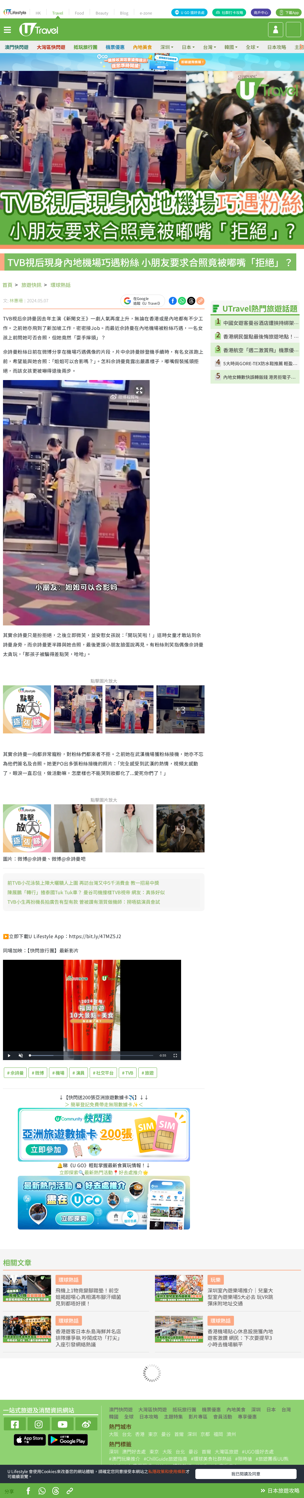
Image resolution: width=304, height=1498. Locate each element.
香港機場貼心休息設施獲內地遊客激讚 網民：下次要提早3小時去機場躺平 (240, 1338)
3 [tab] (156, 62)
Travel (57, 13)
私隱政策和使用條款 (167, 1471)
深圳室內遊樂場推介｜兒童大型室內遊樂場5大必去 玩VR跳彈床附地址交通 (240, 1297)
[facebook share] (173, 300)
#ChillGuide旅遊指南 (165, 1458)
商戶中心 (261, 12)
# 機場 (58, 1073)
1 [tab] (139, 62)
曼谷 (166, 1433)
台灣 (286, 1409)
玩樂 (215, 1279)
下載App (292, 12)
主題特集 (173, 1416)
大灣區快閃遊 (51, 46)
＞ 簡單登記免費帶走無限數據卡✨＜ (104, 1104)
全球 (129, 1416)
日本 (271, 1409)
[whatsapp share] (182, 300)
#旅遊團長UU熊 (272, 1458)
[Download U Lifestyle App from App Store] (30, 1439)
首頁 (7, 284)
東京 (153, 1433)
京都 (205, 1433)
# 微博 (38, 1073)
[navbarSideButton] (7, 29)
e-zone (146, 13)
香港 (140, 1433)
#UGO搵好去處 (258, 1451)
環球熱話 (60, 284)
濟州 (231, 1433)
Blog (124, 13)
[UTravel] (38, 28)
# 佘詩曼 (15, 1073)
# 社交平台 (103, 1073)
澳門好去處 (134, 1451)
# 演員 (78, 1073)
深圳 (256, 1409)
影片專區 (198, 1416)
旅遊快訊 (31, 284)
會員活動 (222, 1416)
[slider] (91, 1055)
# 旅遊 (148, 1073)
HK (38, 13)
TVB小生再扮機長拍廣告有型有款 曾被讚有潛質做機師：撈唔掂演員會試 (83, 901)
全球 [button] (250, 46)
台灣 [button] (208, 46)
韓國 (113, 1416)
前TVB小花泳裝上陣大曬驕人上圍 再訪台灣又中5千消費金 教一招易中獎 (83, 882)
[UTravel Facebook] (15, 1423)
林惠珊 (16, 300)
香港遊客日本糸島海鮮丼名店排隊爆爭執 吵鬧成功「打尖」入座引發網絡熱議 (88, 1338)
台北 (127, 1433)
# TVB (127, 1073)
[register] (275, 29)
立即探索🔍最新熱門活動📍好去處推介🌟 (103, 1172)
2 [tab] (148, 62)
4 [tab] (165, 62)
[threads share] (191, 300)
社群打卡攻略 (232, 12)
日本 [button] (186, 46)
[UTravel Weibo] (86, 1423)
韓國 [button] (229, 46)
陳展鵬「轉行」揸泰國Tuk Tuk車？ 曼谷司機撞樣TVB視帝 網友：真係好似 (86, 892)
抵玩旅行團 (85, 46)
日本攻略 (276, 46)
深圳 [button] (165, 46)
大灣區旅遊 (226, 1451)
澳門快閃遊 (16, 46)
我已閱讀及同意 (245, 1474)
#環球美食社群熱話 (211, 1458)
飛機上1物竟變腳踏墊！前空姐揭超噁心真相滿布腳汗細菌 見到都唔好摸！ (88, 1297)
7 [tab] (161, 69)
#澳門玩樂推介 (124, 1458)
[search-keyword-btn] (293, 29)
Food (79, 13)
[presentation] (301, 47)
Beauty (102, 13)
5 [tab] (143, 69)
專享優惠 (247, 1416)
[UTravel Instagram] (38, 1423)
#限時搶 (243, 1458)
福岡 (218, 1433)
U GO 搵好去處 (193, 12)
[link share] (200, 300)
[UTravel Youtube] (63, 1423)
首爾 (179, 1433)
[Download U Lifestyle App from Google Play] (68, 1439)
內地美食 (142, 46)
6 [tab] (152, 69)
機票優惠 (115, 46)
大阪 (113, 1433)
